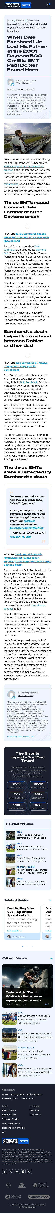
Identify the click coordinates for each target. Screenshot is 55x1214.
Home (10, 21)
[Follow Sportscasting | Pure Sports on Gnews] (29, 1172)
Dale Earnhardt (29, 382)
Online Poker (27, 1099)
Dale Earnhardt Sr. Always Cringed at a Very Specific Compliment (26, 366)
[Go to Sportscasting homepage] (18, 5)
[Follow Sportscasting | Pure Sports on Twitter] (11, 1171)
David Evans (23, 1040)
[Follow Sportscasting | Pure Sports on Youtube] (17, 1171)
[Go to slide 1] (22, 946)
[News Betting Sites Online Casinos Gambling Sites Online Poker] (48, 4)
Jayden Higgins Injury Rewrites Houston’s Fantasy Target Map (32, 871)
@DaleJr (29, 521)
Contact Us (35, 1115)
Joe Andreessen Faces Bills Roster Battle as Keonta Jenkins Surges (32, 848)
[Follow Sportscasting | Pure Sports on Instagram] (23, 1171)
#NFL (19, 832)
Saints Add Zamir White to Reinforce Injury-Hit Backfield (31, 836)
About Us (34, 1110)
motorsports (11, 184)
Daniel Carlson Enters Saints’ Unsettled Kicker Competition (31, 859)
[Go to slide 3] (32, 946)
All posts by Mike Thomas (18, 736)
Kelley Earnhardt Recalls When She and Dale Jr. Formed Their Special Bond (26, 237)
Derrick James (19, 936)
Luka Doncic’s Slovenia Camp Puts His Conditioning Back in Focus (31, 883)
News (5, 1094)
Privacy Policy (9, 1110)
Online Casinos (34, 1094)
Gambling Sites (9, 1099)
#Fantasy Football (26, 867)
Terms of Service (10, 1119)
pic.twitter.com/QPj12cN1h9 (26, 528)
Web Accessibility (11, 1124)
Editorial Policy (9, 1115)
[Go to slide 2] (27, 946)
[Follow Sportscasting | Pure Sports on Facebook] (5, 1171)
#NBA (20, 879)
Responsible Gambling (13, 1128)
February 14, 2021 (20, 537)
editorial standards (35, 100)
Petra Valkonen (25, 1023)
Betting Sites (17, 1094)
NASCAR (20, 21)
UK (3, 1132)
